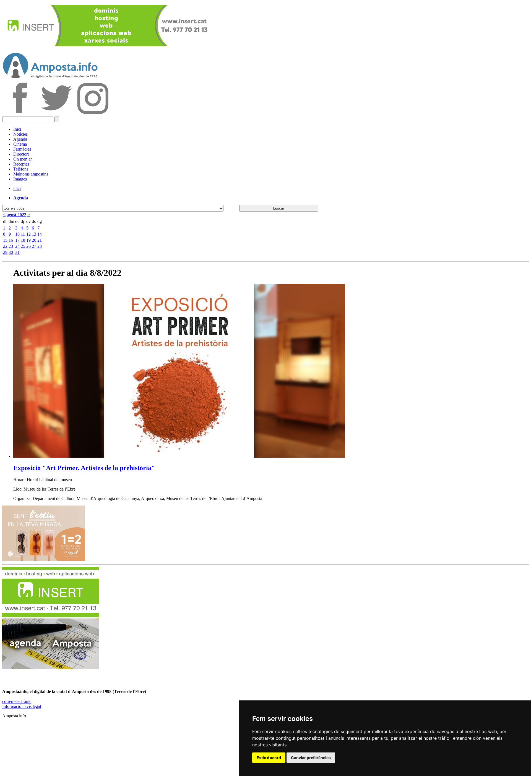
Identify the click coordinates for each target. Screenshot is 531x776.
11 (23, 234)
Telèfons (20, 169)
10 (17, 234)
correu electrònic (16, 701)
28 (39, 246)
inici (17, 188)
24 (17, 246)
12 (28, 234)
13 (34, 234)
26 (28, 246)
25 (23, 246)
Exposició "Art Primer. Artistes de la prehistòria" (84, 467)
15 (5, 240)
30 (11, 252)
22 (5, 246)
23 (11, 246)
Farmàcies (22, 149)
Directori (21, 154)
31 (17, 252)
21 (39, 240)
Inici (17, 129)
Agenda (20, 139)
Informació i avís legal (21, 706)
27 (34, 246)
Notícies (20, 134)
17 (17, 240)
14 (39, 234)
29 (5, 252)
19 (28, 240)
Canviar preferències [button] (311, 757)
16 (11, 240)
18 (23, 240)
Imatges (20, 179)
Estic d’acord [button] (269, 757)
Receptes (21, 164)
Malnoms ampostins (30, 174)
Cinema (20, 144)
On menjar (22, 159)
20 (34, 240)
